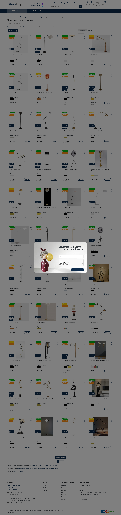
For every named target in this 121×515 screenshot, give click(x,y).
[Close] (85, 244)
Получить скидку (77, 269)
